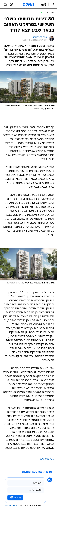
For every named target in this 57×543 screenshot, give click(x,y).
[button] (43, 4)
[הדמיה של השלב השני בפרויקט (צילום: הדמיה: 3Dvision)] (28, 267)
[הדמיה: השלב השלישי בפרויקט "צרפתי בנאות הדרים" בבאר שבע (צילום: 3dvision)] (28, 91)
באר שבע (44, 459)
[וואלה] (28, 4)
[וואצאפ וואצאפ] (11, 4)
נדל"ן (52, 459)
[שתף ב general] (5, 4)
